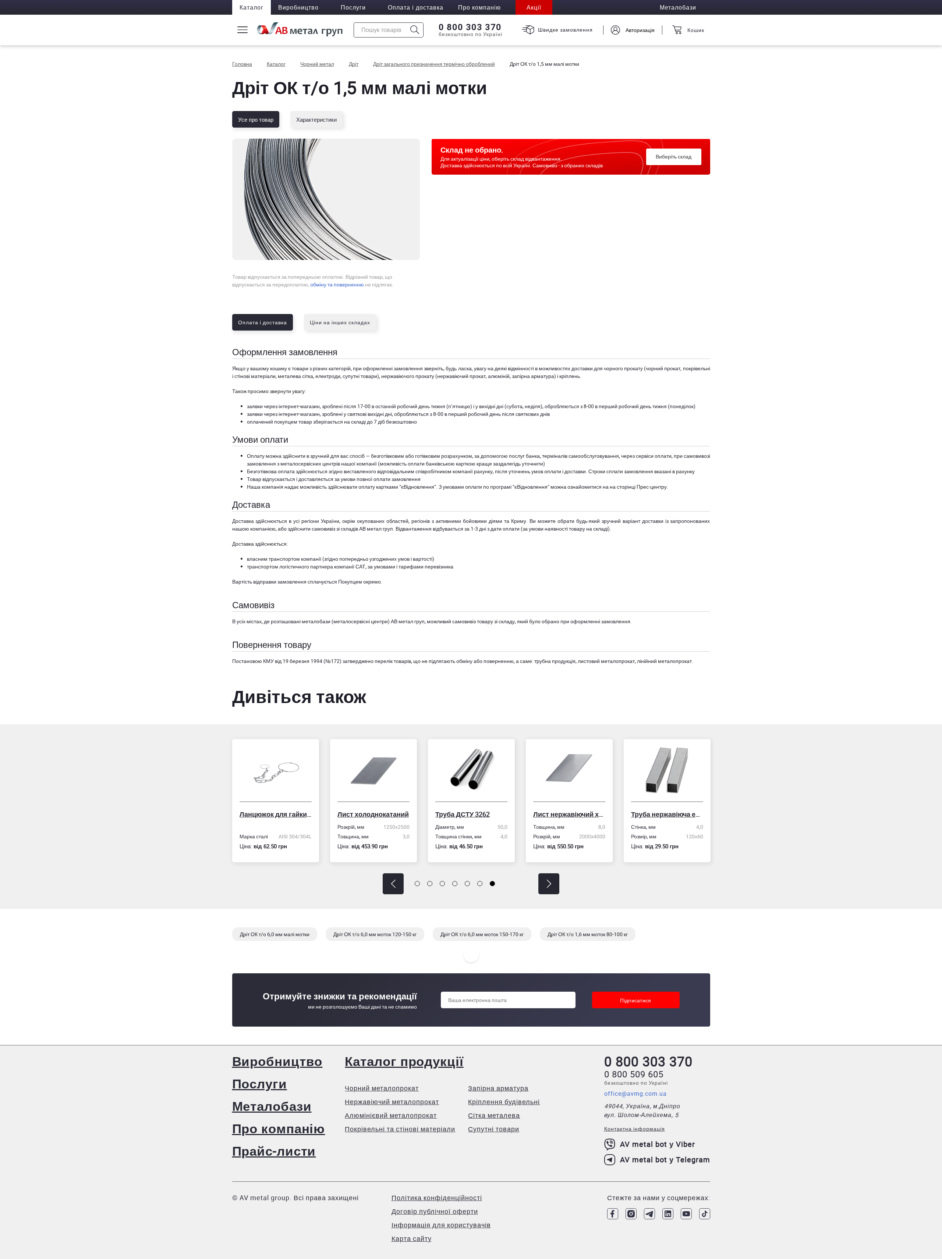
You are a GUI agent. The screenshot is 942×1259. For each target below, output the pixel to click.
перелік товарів (393, 660)
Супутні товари (493, 1128)
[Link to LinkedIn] (667, 1213)
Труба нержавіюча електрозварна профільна (569, 814)
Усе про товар (255, 119)
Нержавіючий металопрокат (392, 1101)
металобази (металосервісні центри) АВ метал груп (363, 621)
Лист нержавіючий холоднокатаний (471, 814)
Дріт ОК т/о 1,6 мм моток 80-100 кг (588, 934)
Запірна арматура (498, 1088)
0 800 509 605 (633, 1074)
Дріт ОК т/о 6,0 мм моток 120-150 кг (375, 934)
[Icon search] (414, 30)
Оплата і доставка (415, 7)
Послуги (353, 7)
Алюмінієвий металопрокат (391, 1115)
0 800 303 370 (470, 27)
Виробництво (298, 7)
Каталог (251, 7)
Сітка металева (494, 1115)
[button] (393, 883)
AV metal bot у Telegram (665, 1160)
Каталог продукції (404, 1061)
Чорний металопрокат (382, 1088)
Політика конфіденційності (437, 1197)
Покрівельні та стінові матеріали (400, 1128)
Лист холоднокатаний (275, 814)
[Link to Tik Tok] (704, 1213)
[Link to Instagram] (631, 1213)
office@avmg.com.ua (635, 1093)
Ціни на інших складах (340, 322)
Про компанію (278, 1128)
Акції (534, 7)
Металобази (272, 1105)
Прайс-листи (274, 1150)
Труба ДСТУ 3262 (364, 814)
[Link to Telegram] (649, 1213)
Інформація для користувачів (441, 1224)
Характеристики (316, 119)
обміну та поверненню (337, 284)
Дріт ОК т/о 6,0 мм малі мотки (274, 934)
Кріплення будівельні (504, 1101)
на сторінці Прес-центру (638, 486)
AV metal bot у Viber (657, 1144)
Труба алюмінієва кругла (667, 814)
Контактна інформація (634, 1128)
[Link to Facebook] (612, 1213)
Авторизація (640, 29)
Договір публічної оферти (435, 1211)
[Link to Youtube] (686, 1213)
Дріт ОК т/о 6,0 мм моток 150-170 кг (482, 934)
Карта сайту (412, 1238)
